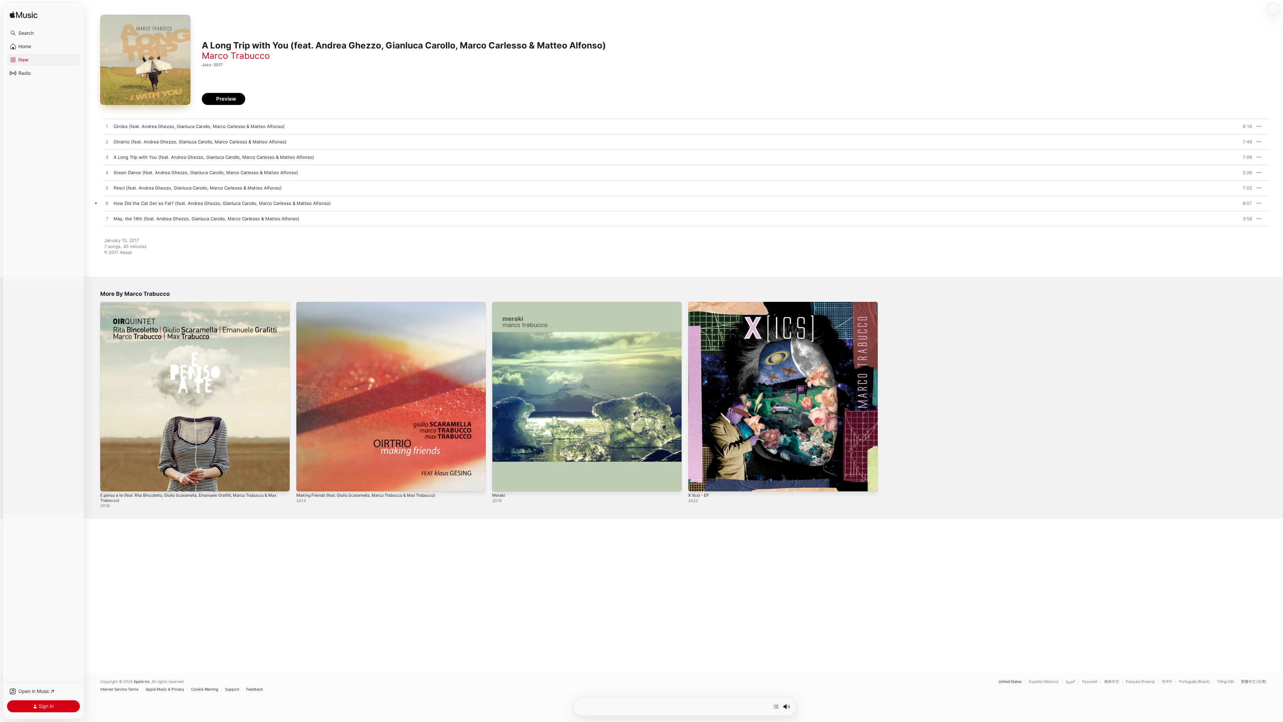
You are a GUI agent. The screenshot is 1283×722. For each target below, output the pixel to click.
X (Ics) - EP (699, 304)
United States (1010, 682)
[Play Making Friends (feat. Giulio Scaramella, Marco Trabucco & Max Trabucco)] (305, 483)
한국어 (1167, 682)
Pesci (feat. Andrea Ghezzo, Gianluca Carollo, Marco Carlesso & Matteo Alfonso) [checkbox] (198, 188)
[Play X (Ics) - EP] (697, 483)
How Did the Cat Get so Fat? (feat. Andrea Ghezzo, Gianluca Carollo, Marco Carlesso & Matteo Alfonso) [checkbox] (222, 203)
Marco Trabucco (236, 55)
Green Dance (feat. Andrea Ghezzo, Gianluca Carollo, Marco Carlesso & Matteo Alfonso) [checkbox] (206, 172)
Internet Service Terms (119, 689)
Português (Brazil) (1194, 682)
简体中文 (1111, 682)
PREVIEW (1244, 126)
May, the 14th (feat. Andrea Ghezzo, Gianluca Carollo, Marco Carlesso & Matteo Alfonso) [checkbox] (206, 218)
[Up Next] (776, 706)
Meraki (499, 304)
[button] (43, 33)
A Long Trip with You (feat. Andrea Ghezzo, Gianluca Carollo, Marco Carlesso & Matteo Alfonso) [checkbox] (214, 157)
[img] (23, 15)
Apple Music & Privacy (165, 689)
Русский (1089, 682)
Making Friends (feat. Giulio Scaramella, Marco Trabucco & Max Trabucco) (373, 304)
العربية (1070, 682)
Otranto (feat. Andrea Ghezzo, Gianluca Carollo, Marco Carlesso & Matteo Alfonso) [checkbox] (200, 141)
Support (232, 689)
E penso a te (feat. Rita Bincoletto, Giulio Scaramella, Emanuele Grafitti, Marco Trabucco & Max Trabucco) (193, 307)
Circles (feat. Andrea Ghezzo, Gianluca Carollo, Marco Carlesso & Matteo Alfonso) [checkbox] (199, 126)
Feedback (254, 689)
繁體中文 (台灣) (1253, 682)
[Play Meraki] (500, 483)
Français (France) (1140, 682)
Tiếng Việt (1225, 682)
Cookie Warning (204, 689)
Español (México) (1044, 682)
